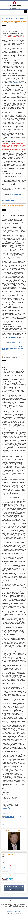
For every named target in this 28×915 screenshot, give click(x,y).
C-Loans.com (21, 183)
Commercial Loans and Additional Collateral (12, 205)
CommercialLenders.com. (8, 191)
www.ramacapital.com (7, 808)
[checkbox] (14, 868)
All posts (3, 824)
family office (9, 199)
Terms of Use (10, 8)
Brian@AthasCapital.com (8, 802)
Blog (19, 8)
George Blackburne (7, 22)
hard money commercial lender (14, 346)
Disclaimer (15, 8)
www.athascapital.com (7, 807)
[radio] (14, 868)
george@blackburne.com (13, 82)
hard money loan (9, 200)
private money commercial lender (11, 348)
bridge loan (9, 816)
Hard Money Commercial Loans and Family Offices (14, 21)
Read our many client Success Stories (13, 911)
